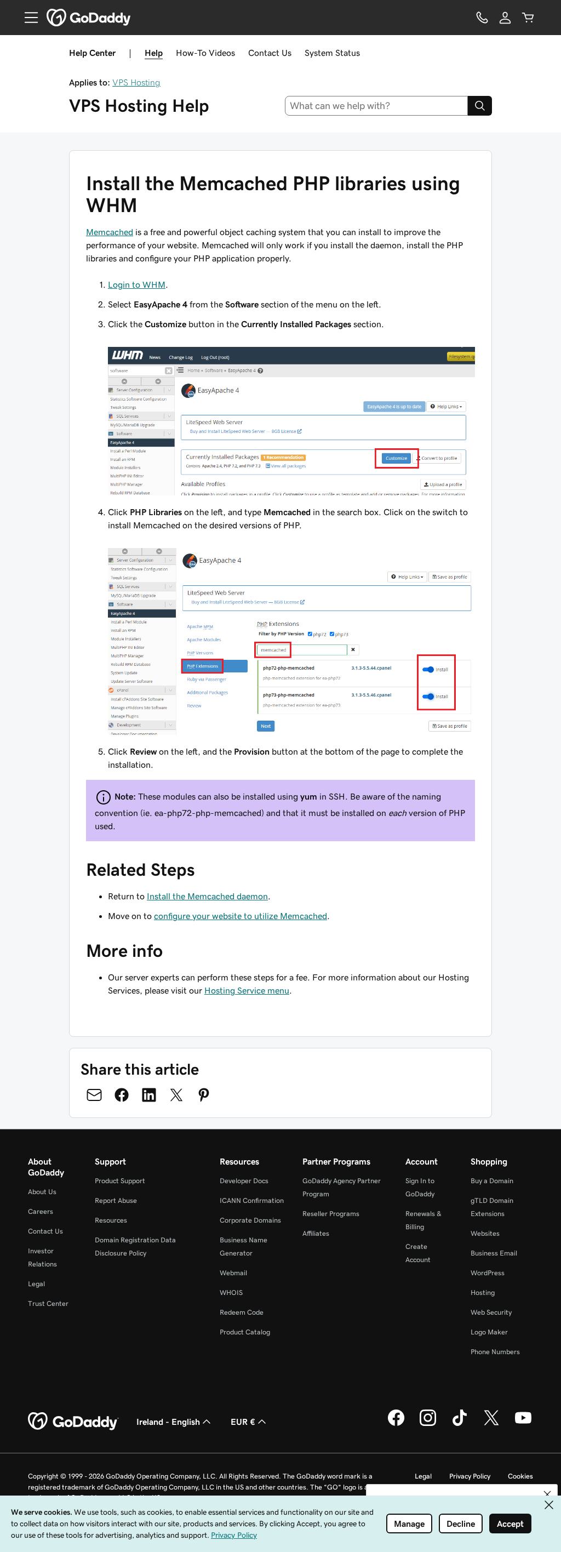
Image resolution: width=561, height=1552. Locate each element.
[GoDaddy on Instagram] (428, 1424)
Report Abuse (116, 1200)
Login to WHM (136, 284)
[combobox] (376, 106)
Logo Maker (489, 1332)
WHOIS (231, 1292)
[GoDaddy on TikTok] (460, 1424)
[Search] (480, 106)
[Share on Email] (94, 1094)
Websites (485, 1233)
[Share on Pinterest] (203, 1094)
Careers (40, 1211)
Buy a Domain (492, 1180)
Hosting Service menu (246, 990)
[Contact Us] (482, 17)
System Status (332, 52)
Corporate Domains (250, 1220)
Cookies (520, 1476)
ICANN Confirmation (252, 1200)
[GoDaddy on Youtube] (523, 1424)
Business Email (494, 1253)
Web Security (491, 1312)
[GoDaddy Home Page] (73, 1421)
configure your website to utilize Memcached (240, 915)
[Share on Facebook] (121, 1094)
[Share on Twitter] (176, 1094)
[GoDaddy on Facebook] (396, 1424)
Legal (36, 1283)
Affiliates (315, 1233)
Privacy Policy (469, 1476)
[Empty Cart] (528, 17)
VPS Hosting (136, 82)
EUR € (243, 1421)
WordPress (488, 1272)
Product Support (120, 1180)
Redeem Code (242, 1312)
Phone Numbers (495, 1351)
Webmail (233, 1272)
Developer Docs (244, 1180)
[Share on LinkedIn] (149, 1094)
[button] (547, 1494)
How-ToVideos (205, 52)
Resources (111, 1220)
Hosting (483, 1292)
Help (154, 52)
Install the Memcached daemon (207, 896)
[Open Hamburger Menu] (26, 17)
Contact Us (269, 52)
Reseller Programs (330, 1213)
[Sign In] (505, 17)
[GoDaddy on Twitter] (491, 1424)
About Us (42, 1191)
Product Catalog (245, 1332)
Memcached (109, 231)
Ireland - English (168, 1421)
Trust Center (48, 1303)
